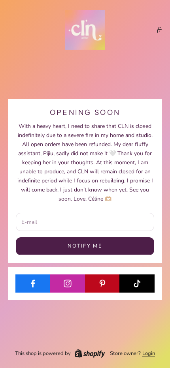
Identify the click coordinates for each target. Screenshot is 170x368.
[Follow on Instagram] (68, 283)
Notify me (85, 246)
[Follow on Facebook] (33, 283)
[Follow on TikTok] (137, 283)
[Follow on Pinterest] (102, 283)
